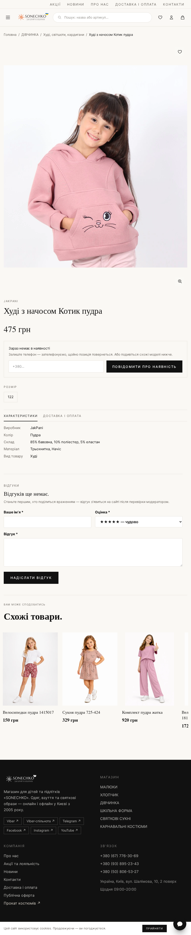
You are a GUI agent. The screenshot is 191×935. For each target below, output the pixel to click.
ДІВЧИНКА (29, 34)
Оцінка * (102, 512)
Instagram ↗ (43, 830)
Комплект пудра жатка (142, 712)
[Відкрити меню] (8, 17)
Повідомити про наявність (144, 367)
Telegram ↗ (72, 821)
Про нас (100, 4)
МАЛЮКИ (108, 787)
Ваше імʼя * (13, 512)
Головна (10, 34)
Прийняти (154, 928)
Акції (55, 4)
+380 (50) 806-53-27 (119, 871)
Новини (75, 4)
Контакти (173, 4)
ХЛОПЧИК (109, 795)
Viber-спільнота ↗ (41, 821)
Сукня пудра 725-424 (81, 712)
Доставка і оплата (136, 4)
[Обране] (160, 17)
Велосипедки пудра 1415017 (28, 712)
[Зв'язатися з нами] (179, 923)
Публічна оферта (19, 895)
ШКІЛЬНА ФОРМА (116, 810)
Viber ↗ (13, 821)
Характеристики (21, 416)
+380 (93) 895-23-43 (119, 863)
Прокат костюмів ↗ (22, 903)
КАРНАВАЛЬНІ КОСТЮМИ (123, 826)
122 (11, 397)
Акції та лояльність (21, 863)
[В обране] (179, 51)
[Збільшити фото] (179, 281)
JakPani (11, 301)
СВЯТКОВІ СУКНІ (115, 818)
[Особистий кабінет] (171, 17)
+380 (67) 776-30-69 (119, 855)
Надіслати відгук (31, 578)
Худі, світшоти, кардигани (63, 34)
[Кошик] (182, 17)
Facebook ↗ (16, 830)
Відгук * (11, 534)
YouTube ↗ (69, 830)
